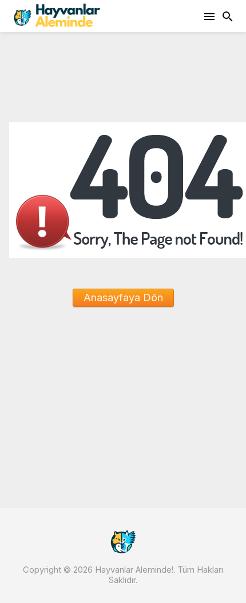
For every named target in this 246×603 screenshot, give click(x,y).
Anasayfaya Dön (123, 297)
